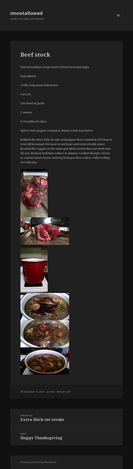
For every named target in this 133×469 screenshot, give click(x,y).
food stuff (65, 391)
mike (51, 391)
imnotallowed (26, 13)
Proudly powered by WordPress (38, 462)
